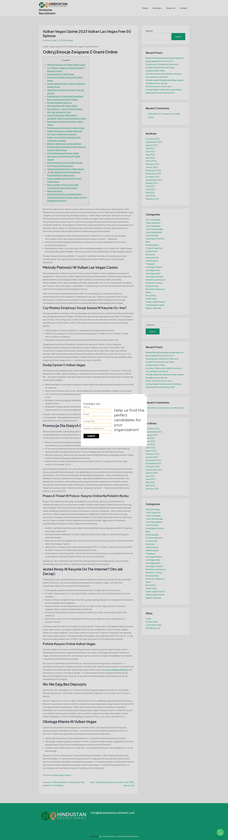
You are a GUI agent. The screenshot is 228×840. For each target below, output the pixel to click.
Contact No (89, 421)
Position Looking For (94, 428)
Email (86, 414)
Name (87, 407)
